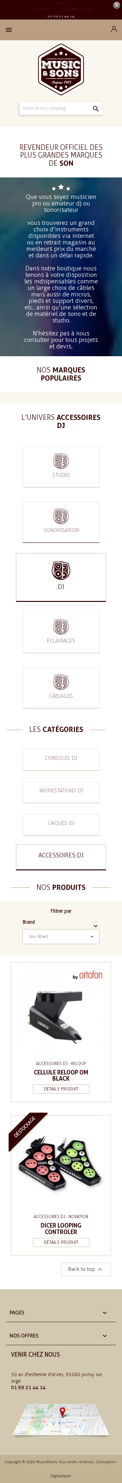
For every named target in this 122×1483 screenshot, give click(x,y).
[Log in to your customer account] (114, 30)
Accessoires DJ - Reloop (61, 1063)
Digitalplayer (61, 1476)
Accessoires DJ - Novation (61, 1216)
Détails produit (61, 1089)
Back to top (86, 1269)
